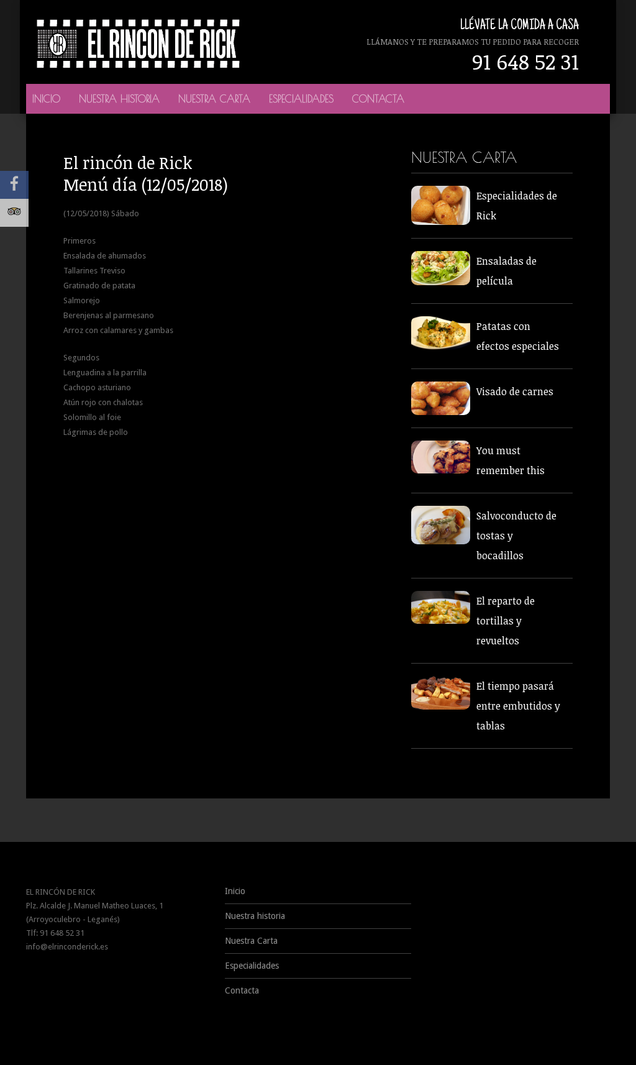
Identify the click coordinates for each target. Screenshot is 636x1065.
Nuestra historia (119, 98)
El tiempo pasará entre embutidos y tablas (518, 706)
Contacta (378, 98)
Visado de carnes (514, 391)
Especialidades (301, 98)
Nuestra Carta (214, 98)
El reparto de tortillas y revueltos (505, 620)
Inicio (46, 98)
